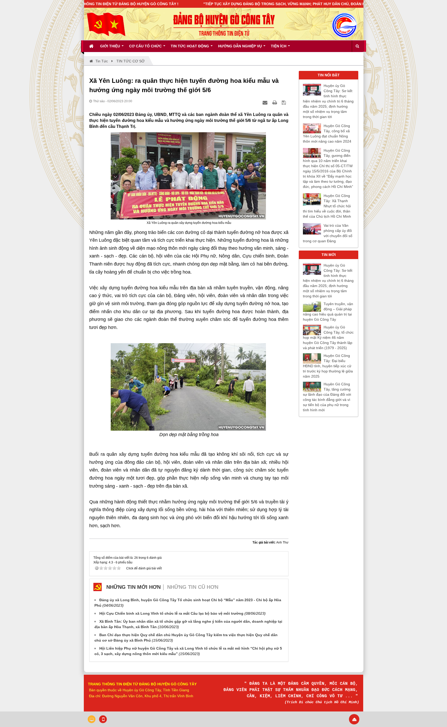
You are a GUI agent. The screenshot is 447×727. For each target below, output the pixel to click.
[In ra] (275, 102)
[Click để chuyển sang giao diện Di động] (103, 719)
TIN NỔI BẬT (329, 75)
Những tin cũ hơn (192, 587)
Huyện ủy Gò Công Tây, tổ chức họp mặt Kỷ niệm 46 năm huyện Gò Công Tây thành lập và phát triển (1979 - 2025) (328, 337)
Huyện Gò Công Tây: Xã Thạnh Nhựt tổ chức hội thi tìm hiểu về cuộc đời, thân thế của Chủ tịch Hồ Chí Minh (327, 206)
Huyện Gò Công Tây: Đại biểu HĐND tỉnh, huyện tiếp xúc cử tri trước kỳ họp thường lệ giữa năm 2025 (328, 366)
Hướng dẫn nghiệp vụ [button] (240, 46)
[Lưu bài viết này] (284, 102)
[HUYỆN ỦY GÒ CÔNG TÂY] (106, 23)
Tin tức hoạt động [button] (190, 46)
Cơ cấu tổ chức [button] (146, 46)
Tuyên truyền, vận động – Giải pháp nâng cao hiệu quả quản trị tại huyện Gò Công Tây (328, 311)
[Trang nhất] (91, 46)
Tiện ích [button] (279, 46)
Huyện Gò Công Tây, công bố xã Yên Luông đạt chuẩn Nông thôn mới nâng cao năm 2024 (327, 133)
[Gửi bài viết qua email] (266, 102)
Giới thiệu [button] (110, 46)
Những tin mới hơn (133, 587)
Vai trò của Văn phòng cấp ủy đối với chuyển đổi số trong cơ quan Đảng (327, 233)
